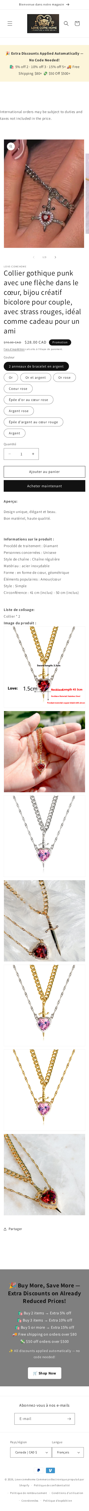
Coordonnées (30, 1500)
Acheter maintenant (44, 486)
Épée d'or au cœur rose (28, 399)
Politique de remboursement (28, 1493)
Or (11, 377)
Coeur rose (18, 388)
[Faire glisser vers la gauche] (33, 257)
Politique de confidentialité (52, 1485)
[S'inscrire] (69, 1419)
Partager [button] (15, 1229)
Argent (14, 433)
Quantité (10, 444)
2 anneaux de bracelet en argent (36, 366)
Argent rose (19, 411)
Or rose (64, 377)
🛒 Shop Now (44, 1373)
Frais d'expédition (14, 349)
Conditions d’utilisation (67, 1493)
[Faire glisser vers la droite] (55, 257)
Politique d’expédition (57, 1500)
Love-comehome (25, 1479)
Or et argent (35, 377)
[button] (9, 23)
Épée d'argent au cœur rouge (33, 422)
